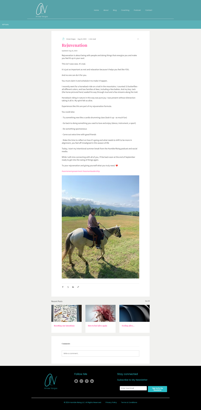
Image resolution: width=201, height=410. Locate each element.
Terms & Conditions (129, 402)
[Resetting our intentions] (66, 313)
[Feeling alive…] (134, 313)
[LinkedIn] (92, 381)
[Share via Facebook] (63, 287)
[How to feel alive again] (100, 313)
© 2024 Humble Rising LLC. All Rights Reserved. (82, 402)
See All (147, 301)
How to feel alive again (97, 325)
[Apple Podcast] (87, 381)
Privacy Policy (111, 402)
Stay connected (127, 374)
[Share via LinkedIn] (73, 287)
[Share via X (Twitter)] (68, 287)
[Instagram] (81, 381)
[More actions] (138, 39)
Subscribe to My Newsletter (132, 379)
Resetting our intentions (64, 325)
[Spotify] (76, 381)
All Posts (5, 24)
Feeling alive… (128, 325)
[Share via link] (78, 287)
